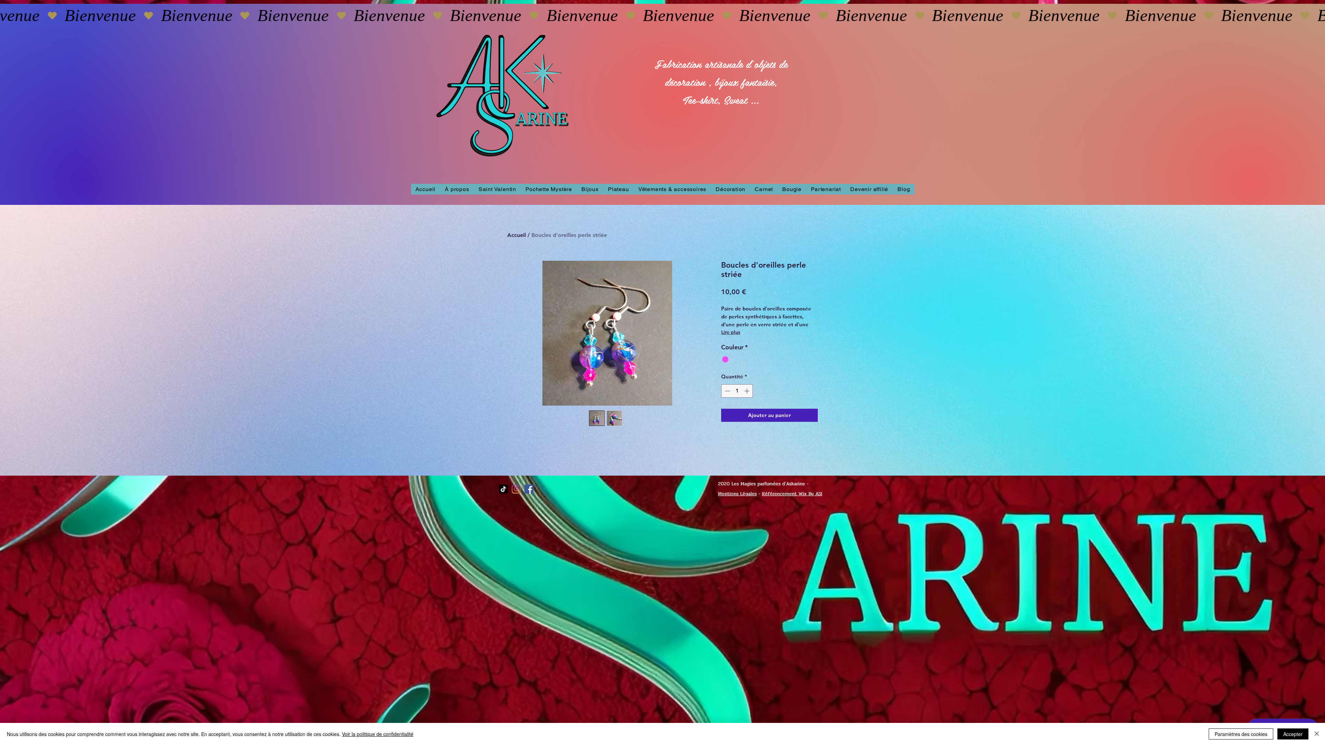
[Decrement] (727, 391)
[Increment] (747, 391)
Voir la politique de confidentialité (377, 734)
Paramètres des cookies (1241, 734)
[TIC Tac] (503, 489)
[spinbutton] (737, 391)
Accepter (1293, 734)
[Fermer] (1317, 733)
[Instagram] (516, 489)
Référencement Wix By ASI (792, 493)
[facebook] (528, 489)
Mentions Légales (737, 493)
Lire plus (730, 332)
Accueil (516, 235)
